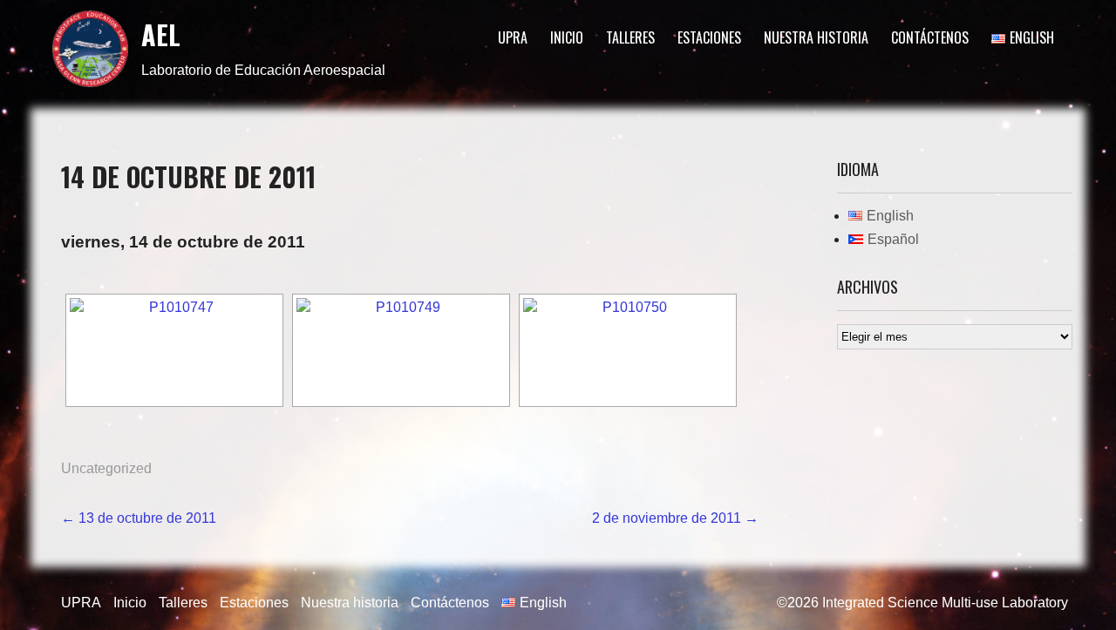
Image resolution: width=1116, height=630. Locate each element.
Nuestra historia (816, 37)
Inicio (566, 37)
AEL (160, 34)
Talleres (630, 37)
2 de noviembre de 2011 (675, 518)
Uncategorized (106, 468)
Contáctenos (930, 37)
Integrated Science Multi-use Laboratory (945, 602)
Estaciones (709, 37)
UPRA (512, 37)
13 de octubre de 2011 (138, 518)
